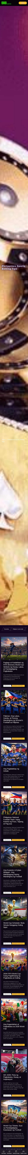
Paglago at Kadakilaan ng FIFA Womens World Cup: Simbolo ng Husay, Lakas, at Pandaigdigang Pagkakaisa (13, 667)
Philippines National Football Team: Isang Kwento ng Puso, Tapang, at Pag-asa (13, 820)
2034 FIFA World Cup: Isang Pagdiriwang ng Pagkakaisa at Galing (12, 976)
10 (21, 1149)
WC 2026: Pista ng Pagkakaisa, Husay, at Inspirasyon (12, 1077)
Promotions (6, 629)
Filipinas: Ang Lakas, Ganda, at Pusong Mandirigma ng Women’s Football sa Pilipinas (13, 719)
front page (3, 1153)
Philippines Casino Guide (18, 629)
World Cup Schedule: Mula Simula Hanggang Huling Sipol (13, 925)
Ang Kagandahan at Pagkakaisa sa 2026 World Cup (13, 1026)
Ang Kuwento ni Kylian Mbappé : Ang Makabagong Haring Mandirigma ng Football (12, 873)
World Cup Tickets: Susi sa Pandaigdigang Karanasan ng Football (12, 1128)
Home (4, 439)
